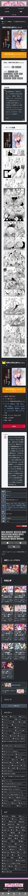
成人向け (14, 78)
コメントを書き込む (14, 705)
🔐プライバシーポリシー (14, 891)
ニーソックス (11, 71)
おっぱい (6, 76)
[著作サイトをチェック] (7, 542)
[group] (10, 569)
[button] (24, 569)
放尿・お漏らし (7, 78)
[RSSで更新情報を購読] (14, 546)
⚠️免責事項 (21, 888)
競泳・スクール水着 (8, 73)
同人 (13, 67)
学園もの (16, 73)
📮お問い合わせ (7, 888)
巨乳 (17, 71)
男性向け (11, 76)
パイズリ (17, 76)
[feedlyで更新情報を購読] (20, 542)
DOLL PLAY (18, 67)
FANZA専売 (20, 78)
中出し (20, 73)
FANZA (14, 426)
